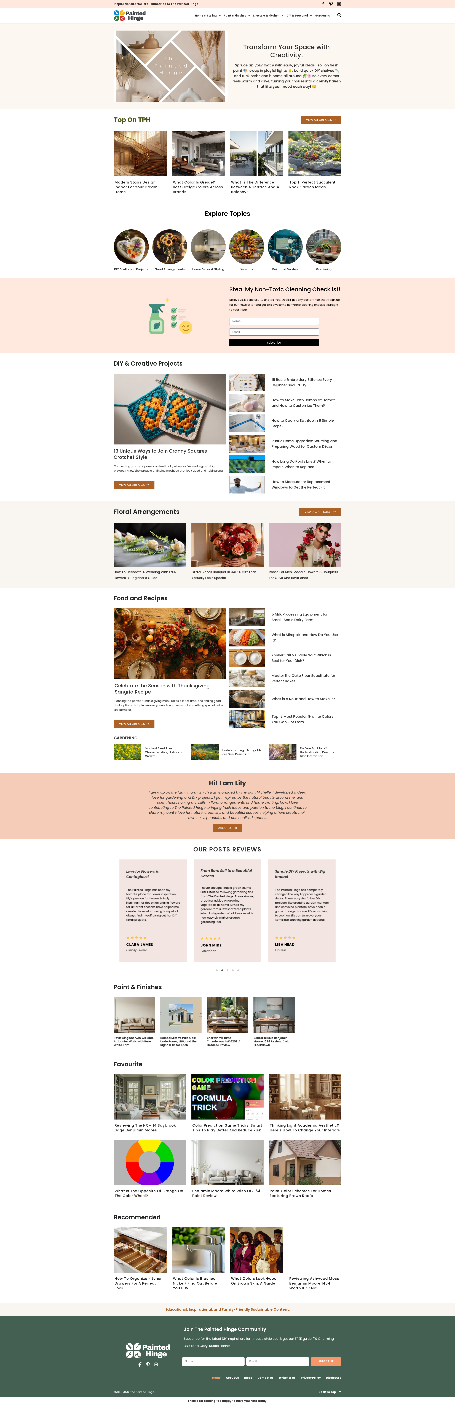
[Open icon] (323, 4)
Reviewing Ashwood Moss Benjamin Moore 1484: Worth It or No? (314, 1283)
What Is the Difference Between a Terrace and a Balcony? (255, 187)
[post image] (247, 382)
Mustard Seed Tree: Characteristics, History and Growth (165, 752)
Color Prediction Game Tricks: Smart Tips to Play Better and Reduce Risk (227, 1128)
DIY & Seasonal (297, 15)
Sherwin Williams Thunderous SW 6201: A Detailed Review (223, 1041)
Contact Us (266, 1378)
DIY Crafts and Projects (131, 269)
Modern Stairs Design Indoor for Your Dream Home (136, 187)
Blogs (248, 1378)
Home (216, 1378)
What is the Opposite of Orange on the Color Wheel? (149, 1193)
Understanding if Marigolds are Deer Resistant (241, 752)
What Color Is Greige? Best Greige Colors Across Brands (198, 187)
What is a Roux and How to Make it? (303, 698)
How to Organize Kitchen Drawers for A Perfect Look (139, 1283)
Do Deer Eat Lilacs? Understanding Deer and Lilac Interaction (317, 752)
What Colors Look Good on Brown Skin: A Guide (254, 1281)
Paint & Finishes (235, 15)
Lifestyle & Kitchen (266, 15)
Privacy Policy (311, 1378)
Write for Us (287, 1378)
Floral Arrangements (170, 269)
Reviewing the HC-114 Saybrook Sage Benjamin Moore (145, 1128)
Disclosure (333, 1378)
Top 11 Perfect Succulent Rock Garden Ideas (312, 185)
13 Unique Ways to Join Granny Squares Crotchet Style (160, 454)
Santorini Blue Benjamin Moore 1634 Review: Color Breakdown (272, 1041)
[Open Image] (134, 1015)
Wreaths (246, 269)
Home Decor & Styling (208, 269)
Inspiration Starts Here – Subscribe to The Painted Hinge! (157, 4)
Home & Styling (206, 15)
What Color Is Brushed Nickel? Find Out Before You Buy (195, 1283)
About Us (232, 1378)
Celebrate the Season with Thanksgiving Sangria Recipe (162, 689)
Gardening (322, 15)
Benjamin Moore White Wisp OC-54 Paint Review (226, 1193)
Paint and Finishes (285, 269)
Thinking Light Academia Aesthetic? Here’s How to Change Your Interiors (305, 1128)
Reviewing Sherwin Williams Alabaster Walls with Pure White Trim (134, 1041)
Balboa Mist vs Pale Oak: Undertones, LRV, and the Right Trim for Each (178, 1041)
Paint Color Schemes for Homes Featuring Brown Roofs (300, 1193)
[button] (217, 970)
